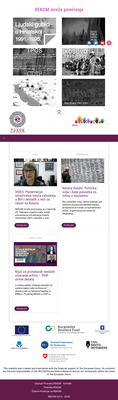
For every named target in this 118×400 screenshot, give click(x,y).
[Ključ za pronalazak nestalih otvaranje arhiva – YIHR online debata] (35, 254)
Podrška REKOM (52, 387)
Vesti (39, 238)
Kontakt (67, 383)
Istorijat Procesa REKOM (48, 383)
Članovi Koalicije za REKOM (46, 391)
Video (35, 154)
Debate (32, 238)
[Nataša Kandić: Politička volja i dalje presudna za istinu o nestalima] (82, 171)
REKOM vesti (82, 154)
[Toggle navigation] (4, 138)
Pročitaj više (22, 225)
